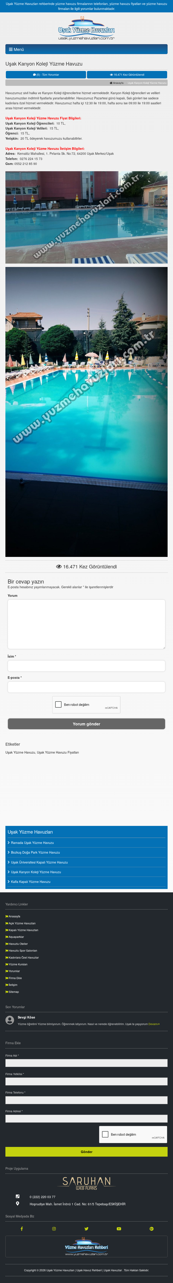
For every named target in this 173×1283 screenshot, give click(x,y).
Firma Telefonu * (15, 1092)
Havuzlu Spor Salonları (22, 950)
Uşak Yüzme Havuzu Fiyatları (58, 752)
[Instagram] (54, 1228)
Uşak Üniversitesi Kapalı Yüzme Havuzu (39, 862)
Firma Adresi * (14, 1111)
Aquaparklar (16, 937)
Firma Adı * (12, 1055)
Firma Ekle (15, 978)
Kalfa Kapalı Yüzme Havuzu (30, 881)
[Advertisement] (86, 789)
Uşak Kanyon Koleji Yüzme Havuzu (36, 872)
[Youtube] (119, 1228)
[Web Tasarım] (86, 1183)
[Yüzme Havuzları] (86, 1246)
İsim (12, 656)
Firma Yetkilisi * (14, 1074)
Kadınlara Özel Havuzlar (23, 957)
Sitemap (13, 992)
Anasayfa (117, 82)
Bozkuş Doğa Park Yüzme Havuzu (35, 852)
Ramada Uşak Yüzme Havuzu (32, 842)
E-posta (15, 677)
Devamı (153, 1024)
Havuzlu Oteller (18, 944)
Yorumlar (14, 971)
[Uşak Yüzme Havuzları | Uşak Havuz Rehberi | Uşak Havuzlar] (86, 28)
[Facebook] (21, 1228)
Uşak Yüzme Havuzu (20, 752)
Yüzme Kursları (17, 964)
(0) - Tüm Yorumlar (47, 74)
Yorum (12, 595)
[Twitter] (86, 1228)
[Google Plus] (151, 1228)
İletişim (12, 985)
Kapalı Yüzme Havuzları (23, 930)
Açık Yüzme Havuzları (22, 923)
